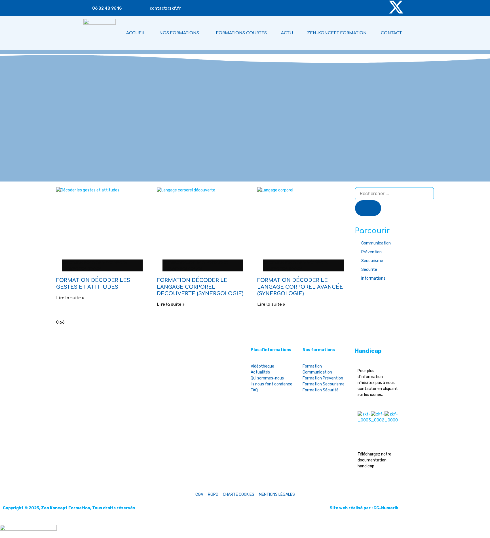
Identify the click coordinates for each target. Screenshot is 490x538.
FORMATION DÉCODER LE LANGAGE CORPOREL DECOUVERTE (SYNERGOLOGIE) (200, 286)
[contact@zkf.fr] (144, 8)
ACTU (287, 33)
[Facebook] (380, 7)
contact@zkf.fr (165, 8)
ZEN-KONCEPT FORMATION (337, 33)
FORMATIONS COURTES (241, 33)
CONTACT (391, 33)
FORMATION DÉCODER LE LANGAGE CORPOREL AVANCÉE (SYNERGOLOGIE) (300, 286)
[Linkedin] (363, 7)
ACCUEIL (135, 33)
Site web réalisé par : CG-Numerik (364, 508)
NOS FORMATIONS (179, 33)
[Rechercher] (368, 208)
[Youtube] (330, 7)
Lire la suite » (70, 298)
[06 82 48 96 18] (87, 8)
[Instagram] (347, 7)
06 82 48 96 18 (107, 8)
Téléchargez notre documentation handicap (374, 460)
